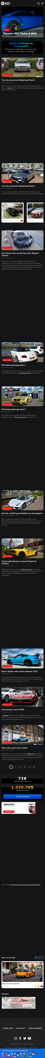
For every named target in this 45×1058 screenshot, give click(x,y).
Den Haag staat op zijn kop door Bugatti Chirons (20, 254)
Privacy (33, 1048)
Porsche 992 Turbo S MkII (20, 33)
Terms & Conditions (15, 1048)
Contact (21, 1028)
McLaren (5, 984)
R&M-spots (30, 754)
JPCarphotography (25, 373)
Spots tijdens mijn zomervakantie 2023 (20, 671)
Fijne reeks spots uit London (14, 748)
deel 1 (9, 88)
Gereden (6, 30)
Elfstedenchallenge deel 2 (14, 365)
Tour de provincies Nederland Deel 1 (18, 186)
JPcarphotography (27, 569)
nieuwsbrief (35, 1028)
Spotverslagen (7, 75)
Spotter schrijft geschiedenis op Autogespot (22, 513)
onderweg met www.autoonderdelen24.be (25, 885)
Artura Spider (14, 984)
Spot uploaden (23, 797)
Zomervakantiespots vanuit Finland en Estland (19, 562)
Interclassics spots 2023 (13, 709)
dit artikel (6, 715)
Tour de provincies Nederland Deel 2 (18, 80)
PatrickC (7, 986)
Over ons (8, 1028)
